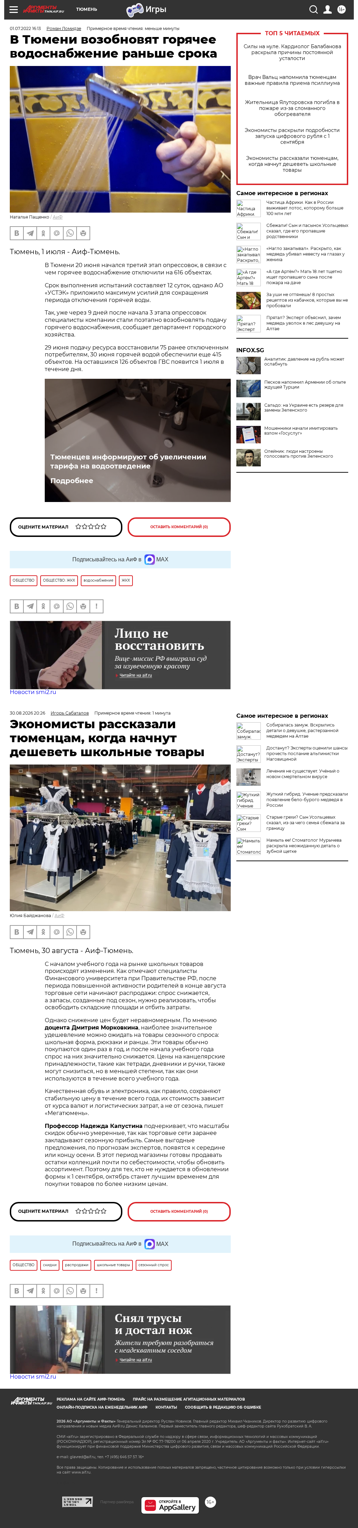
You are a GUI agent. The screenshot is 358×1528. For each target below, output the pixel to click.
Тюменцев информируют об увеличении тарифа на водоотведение (128, 461)
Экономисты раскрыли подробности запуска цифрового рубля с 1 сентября (292, 136)
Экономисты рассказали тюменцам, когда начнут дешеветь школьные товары (292, 164)
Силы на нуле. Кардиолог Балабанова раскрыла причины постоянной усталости (292, 52)
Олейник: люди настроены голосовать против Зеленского (298, 454)
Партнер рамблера (117, 1502)
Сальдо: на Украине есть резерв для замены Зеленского (303, 408)
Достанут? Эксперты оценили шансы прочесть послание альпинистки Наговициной (307, 753)
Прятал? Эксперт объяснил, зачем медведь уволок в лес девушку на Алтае (303, 323)
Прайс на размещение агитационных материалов (189, 1399)
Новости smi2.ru (33, 692)
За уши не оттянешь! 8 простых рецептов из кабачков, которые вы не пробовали (307, 300)
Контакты (166, 1407)
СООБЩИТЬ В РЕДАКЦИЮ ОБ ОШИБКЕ (223, 1407)
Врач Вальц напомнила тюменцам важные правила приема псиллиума (292, 80)
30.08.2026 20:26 (27, 713)
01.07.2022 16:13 (25, 28)
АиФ (58, 217)
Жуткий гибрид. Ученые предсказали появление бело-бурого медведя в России (307, 799)
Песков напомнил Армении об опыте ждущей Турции (305, 385)
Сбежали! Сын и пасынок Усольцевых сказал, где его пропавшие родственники (307, 231)
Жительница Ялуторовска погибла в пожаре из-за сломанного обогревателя (292, 108)
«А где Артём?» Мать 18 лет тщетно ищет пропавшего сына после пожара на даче (304, 277)
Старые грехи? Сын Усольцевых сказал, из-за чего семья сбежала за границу (305, 822)
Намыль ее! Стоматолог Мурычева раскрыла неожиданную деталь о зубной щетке (304, 845)
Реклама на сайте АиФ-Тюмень (91, 1399)
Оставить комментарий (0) (179, 527)
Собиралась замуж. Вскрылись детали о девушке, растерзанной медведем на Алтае (302, 730)
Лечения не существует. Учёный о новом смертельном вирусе (302, 773)
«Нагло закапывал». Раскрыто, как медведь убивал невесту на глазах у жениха (305, 254)
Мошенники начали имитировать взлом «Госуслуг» (301, 431)
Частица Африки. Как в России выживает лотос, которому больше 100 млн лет (304, 208)
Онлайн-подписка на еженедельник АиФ (102, 1407)
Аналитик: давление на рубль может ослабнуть (304, 362)
